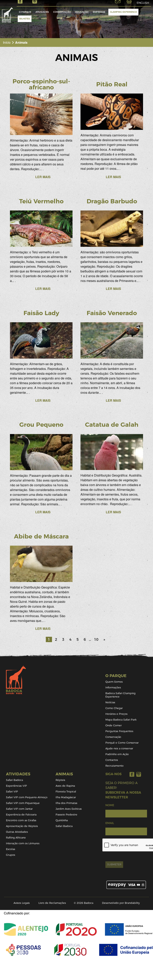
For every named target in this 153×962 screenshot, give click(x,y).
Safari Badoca (14, 780)
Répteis (60, 780)
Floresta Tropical (66, 791)
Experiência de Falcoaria (21, 814)
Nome (109, 805)
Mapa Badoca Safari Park (120, 719)
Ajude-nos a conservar (119, 748)
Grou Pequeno (41, 424)
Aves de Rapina (65, 785)
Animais (64, 774)
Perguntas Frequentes (119, 731)
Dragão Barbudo (112, 201)
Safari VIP (12, 791)
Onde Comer (113, 725)
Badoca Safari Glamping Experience (120, 695)
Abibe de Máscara (41, 536)
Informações (113, 687)
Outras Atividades (17, 831)
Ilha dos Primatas (66, 803)
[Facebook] (131, 774)
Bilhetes (24, 18)
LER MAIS (43, 177)
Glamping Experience (123, 12)
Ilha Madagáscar (66, 797)
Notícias (110, 702)
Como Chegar (114, 708)
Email (109, 823)
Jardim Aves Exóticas (69, 808)
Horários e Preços (116, 713)
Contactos (111, 759)
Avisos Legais (22, 902)
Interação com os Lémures (22, 843)
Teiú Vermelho (41, 201)
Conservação (62, 12)
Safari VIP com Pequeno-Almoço (26, 797)
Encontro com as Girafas (21, 820)
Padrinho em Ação (117, 754)
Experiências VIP (16, 785)
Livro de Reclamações (52, 902)
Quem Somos (114, 681)
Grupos (10, 854)
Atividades (42, 12)
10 (96, 639)
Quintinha (62, 820)
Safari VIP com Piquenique (23, 803)
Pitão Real (112, 84)
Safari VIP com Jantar (19, 808)
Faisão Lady (41, 313)
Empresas (99, 12)
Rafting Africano (16, 837)
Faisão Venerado (112, 313)
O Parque (25, 12)
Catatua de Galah (111, 424)
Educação (81, 12)
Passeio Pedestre (66, 814)
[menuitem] (25, 12)
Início (7, 42)
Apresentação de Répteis (22, 826)
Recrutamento (114, 765)
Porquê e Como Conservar (122, 742)
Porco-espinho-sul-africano (41, 84)
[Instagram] (138, 774)
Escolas (10, 849)
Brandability (132, 902)
